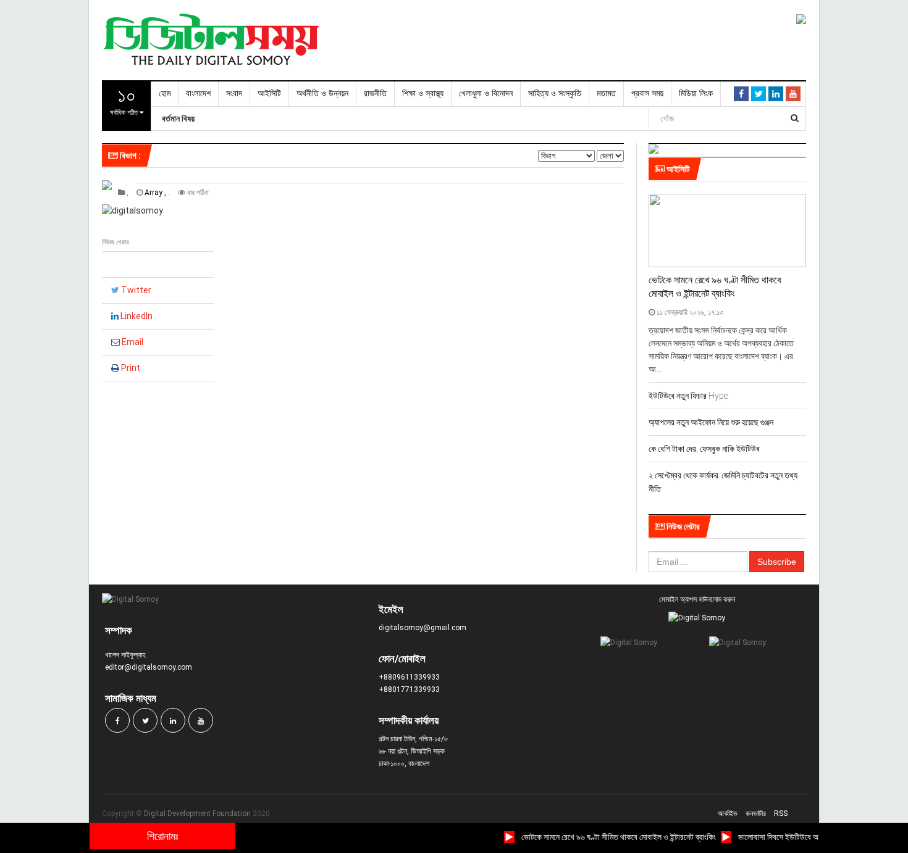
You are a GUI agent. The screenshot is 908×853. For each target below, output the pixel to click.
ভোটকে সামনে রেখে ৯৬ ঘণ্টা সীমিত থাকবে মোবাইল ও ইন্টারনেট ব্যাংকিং (610, 837)
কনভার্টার (756, 813)
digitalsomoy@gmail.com (422, 627)
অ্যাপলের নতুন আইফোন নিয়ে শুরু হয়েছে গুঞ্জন (711, 422)
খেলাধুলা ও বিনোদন (486, 93)
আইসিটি (269, 93)
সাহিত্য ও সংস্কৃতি (554, 93)
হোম (164, 93)
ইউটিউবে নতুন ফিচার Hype (688, 396)
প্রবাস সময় (647, 93)
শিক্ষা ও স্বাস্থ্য (422, 93)
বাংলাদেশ (198, 93)
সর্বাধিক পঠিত (125, 100)
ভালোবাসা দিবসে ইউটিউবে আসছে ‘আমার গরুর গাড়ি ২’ (805, 837)
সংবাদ (234, 93)
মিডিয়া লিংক (696, 93)
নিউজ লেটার (682, 526)
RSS (781, 813)
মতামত (606, 93)
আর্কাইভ (728, 813)
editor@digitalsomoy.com (148, 667)
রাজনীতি (375, 93)
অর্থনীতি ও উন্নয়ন (322, 93)
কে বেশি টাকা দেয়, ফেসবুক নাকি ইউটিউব (704, 449)
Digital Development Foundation (197, 813)
